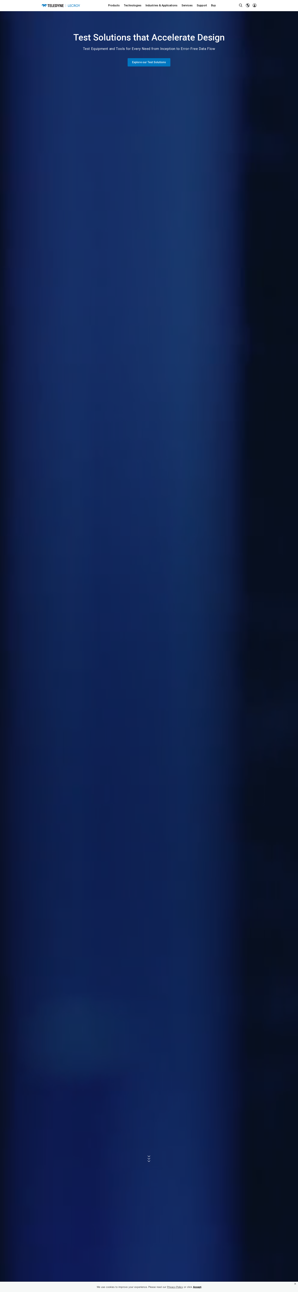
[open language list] (248, 5)
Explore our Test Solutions (149, 62)
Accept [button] (197, 1286)
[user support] (254, 5)
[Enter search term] (241, 5)
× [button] (295, 1284)
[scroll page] (149, 1158)
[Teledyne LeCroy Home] (60, 5)
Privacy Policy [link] (175, 1286)
